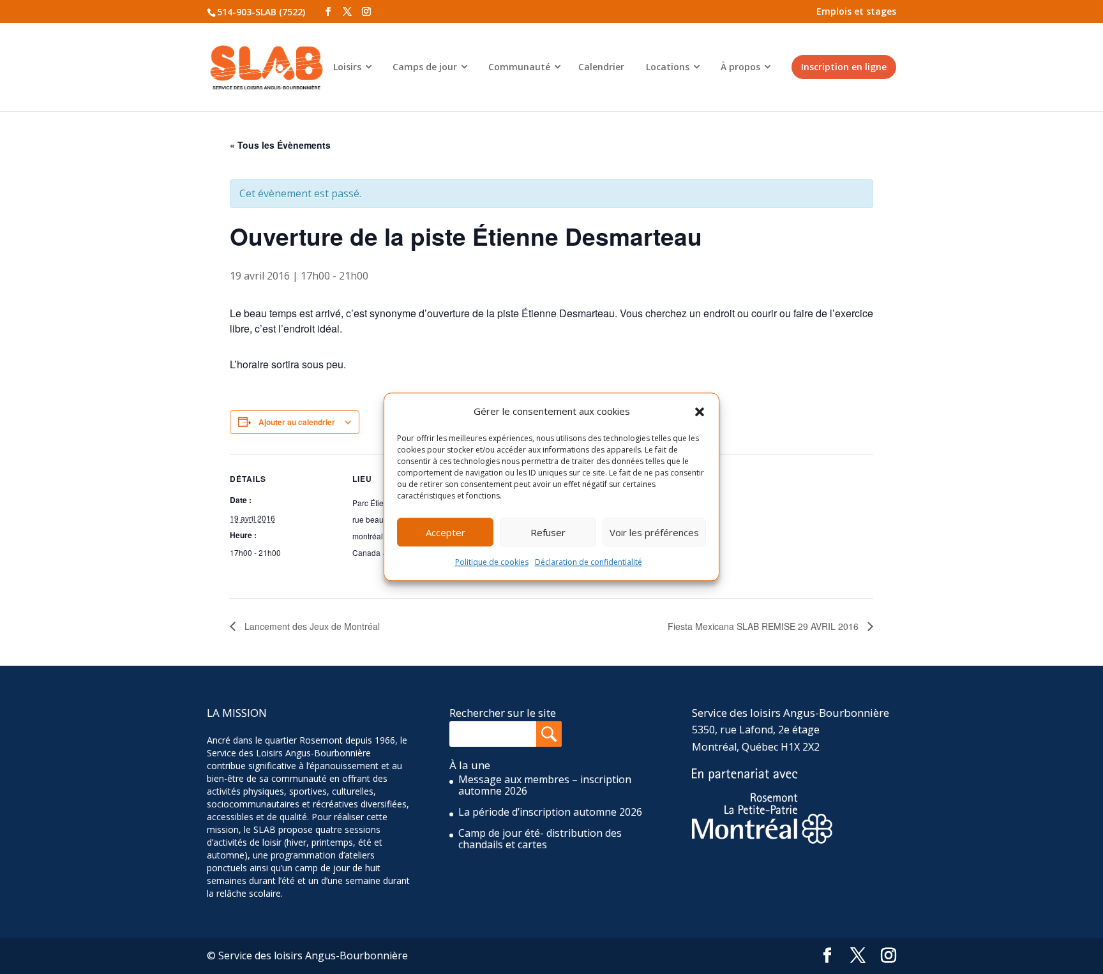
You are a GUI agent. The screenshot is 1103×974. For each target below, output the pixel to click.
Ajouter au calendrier (297, 422)
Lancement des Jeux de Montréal (311, 626)
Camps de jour (425, 67)
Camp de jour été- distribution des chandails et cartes (540, 838)
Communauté (519, 67)
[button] (699, 411)
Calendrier (601, 67)
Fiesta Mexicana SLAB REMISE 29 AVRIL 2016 (764, 626)
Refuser (548, 532)
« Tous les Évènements (280, 145)
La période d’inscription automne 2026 (550, 812)
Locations (667, 67)
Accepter (445, 532)
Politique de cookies (492, 562)
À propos (740, 67)
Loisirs (347, 67)
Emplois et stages (856, 11)
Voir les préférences (654, 532)
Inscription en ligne (844, 67)
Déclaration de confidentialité (588, 562)
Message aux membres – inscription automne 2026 (544, 785)
